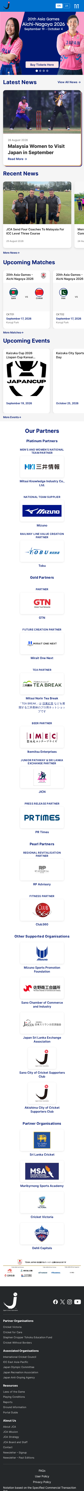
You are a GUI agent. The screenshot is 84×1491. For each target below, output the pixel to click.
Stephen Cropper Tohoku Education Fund (27, 1337)
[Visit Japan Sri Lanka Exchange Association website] (42, 1023)
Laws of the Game (14, 1391)
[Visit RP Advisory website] (42, 869)
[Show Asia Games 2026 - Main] (37, 71)
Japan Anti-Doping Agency (19, 1377)
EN (59, 5)
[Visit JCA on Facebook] (55, 1302)
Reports (8, 1402)
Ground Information (14, 1407)
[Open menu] (76, 6)
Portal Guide (10, 1412)
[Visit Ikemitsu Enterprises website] (42, 737)
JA (66, 5)
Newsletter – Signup (15, 1452)
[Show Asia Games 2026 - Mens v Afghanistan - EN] (44, 71)
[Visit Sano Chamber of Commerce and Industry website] (42, 988)
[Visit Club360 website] (42, 910)
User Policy (42, 1476)
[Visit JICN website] (42, 777)
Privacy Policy (42, 1482)
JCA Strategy (11, 1436)
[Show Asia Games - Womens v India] (40, 71)
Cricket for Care (12, 1332)
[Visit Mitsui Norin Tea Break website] (42, 683)
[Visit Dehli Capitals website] (42, 1233)
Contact (8, 1447)
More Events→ (12, 417)
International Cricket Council (19, 1356)
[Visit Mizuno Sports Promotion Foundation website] (42, 953)
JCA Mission (10, 1431)
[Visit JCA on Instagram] (69, 1302)
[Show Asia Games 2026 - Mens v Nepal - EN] (47, 71)
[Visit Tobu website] (42, 551)
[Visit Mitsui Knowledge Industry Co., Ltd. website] (42, 467)
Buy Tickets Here (42, 64)
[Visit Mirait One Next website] (42, 643)
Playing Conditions (14, 1396)
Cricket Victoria (12, 1327)
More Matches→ (13, 332)
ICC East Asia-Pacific (15, 1362)
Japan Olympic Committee (18, 1367)
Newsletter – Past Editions (18, 1457)
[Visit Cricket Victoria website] (42, 1202)
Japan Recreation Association (20, 1372)
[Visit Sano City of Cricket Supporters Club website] (42, 1058)
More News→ (11, 252)
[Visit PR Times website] (42, 817)
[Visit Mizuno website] (42, 511)
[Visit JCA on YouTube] (77, 1302)
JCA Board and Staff (15, 1442)
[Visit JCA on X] (62, 1302)
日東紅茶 (47, 703)
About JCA (9, 1426)
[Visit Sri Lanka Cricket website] (42, 1140)
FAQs (42, 1470)
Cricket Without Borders (17, 1342)
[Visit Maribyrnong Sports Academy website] (42, 1171)
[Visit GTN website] (42, 603)
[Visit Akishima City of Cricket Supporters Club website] (42, 1093)
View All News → (69, 82)
